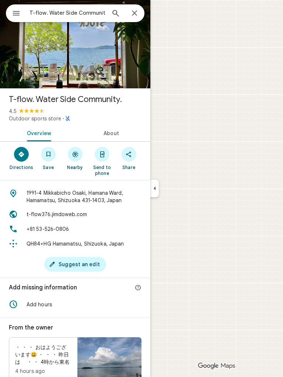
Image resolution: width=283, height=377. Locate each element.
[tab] (37, 132)
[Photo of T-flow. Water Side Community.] (75, 44)
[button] (75, 304)
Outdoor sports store (35, 118)
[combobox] (67, 12)
